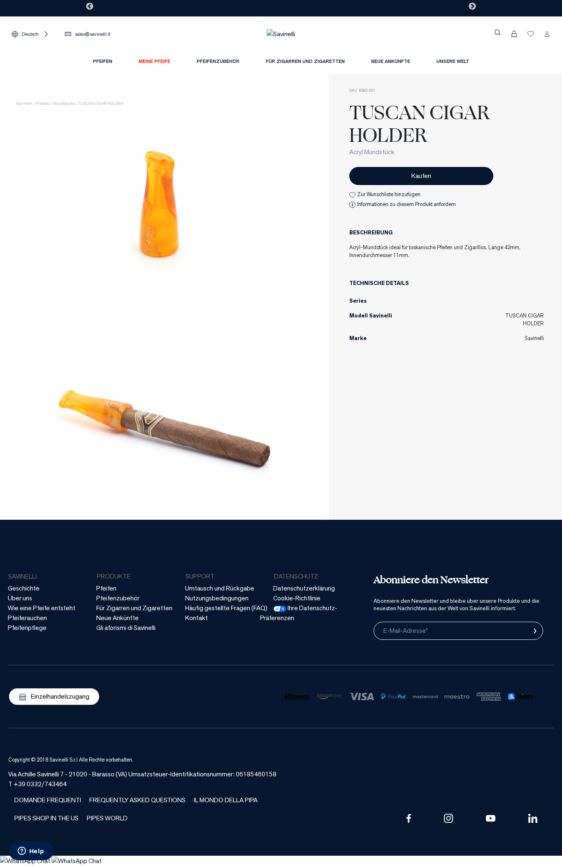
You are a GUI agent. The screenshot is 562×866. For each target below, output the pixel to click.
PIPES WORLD (107, 818)
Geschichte (23, 588)
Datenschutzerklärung (304, 588)
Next (472, 6)
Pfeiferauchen (27, 618)
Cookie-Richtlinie (296, 598)
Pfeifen (106, 588)
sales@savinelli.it (92, 34)
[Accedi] (547, 33)
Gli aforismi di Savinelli (126, 627)
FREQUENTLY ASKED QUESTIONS (137, 800)
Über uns (20, 598)
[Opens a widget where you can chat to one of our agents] (30, 851)
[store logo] (281, 33)
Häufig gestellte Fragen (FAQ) (226, 608)
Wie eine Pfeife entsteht (41, 608)
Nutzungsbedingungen (216, 598)
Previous (90, 6)
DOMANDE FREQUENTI (47, 800)
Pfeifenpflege (27, 627)
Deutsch (30, 34)
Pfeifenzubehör (117, 598)
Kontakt (196, 618)
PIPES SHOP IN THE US (46, 818)
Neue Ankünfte (117, 618)
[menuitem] (154, 61)
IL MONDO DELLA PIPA (226, 800)
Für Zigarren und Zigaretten (134, 608)
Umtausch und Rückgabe (219, 588)
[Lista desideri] (530, 33)
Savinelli (24, 103)
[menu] (281, 64)
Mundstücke (64, 103)
